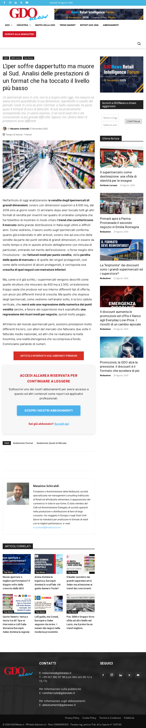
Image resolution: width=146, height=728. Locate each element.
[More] (42, 461)
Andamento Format (23, 443)
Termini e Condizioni (110, 717)
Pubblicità (129, 717)
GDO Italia (16, 58)
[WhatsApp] (89, 133)
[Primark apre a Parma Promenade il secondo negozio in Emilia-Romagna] (121, 203)
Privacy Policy (72, 717)
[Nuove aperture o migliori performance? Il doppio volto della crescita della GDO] (17, 564)
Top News (28, 58)
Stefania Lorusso (108, 185)
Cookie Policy (89, 717)
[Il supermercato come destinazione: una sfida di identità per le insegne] (121, 157)
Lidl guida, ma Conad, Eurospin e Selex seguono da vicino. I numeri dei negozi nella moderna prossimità (47, 624)
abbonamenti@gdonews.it (59, 705)
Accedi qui (61, 424)
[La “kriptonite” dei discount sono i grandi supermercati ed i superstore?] (121, 250)
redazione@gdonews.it (56, 673)
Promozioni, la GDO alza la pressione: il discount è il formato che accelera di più (119, 366)
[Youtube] (27, 3)
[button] (138, 43)
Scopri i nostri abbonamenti (49, 410)
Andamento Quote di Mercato (52, 443)
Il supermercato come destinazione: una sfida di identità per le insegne (118, 176)
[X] (21, 3)
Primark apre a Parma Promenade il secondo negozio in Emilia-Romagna (119, 223)
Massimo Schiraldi (19, 128)
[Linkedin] (16, 3)
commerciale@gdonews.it (58, 693)
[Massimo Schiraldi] (5, 129)
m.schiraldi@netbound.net (47, 527)
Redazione (105, 231)
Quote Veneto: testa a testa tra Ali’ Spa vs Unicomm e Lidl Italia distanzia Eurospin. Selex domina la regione (16, 624)
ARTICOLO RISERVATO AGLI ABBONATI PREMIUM (48, 355)
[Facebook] (4, 3)
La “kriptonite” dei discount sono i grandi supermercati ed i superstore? (121, 269)
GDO (6, 58)
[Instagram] (10, 3)
